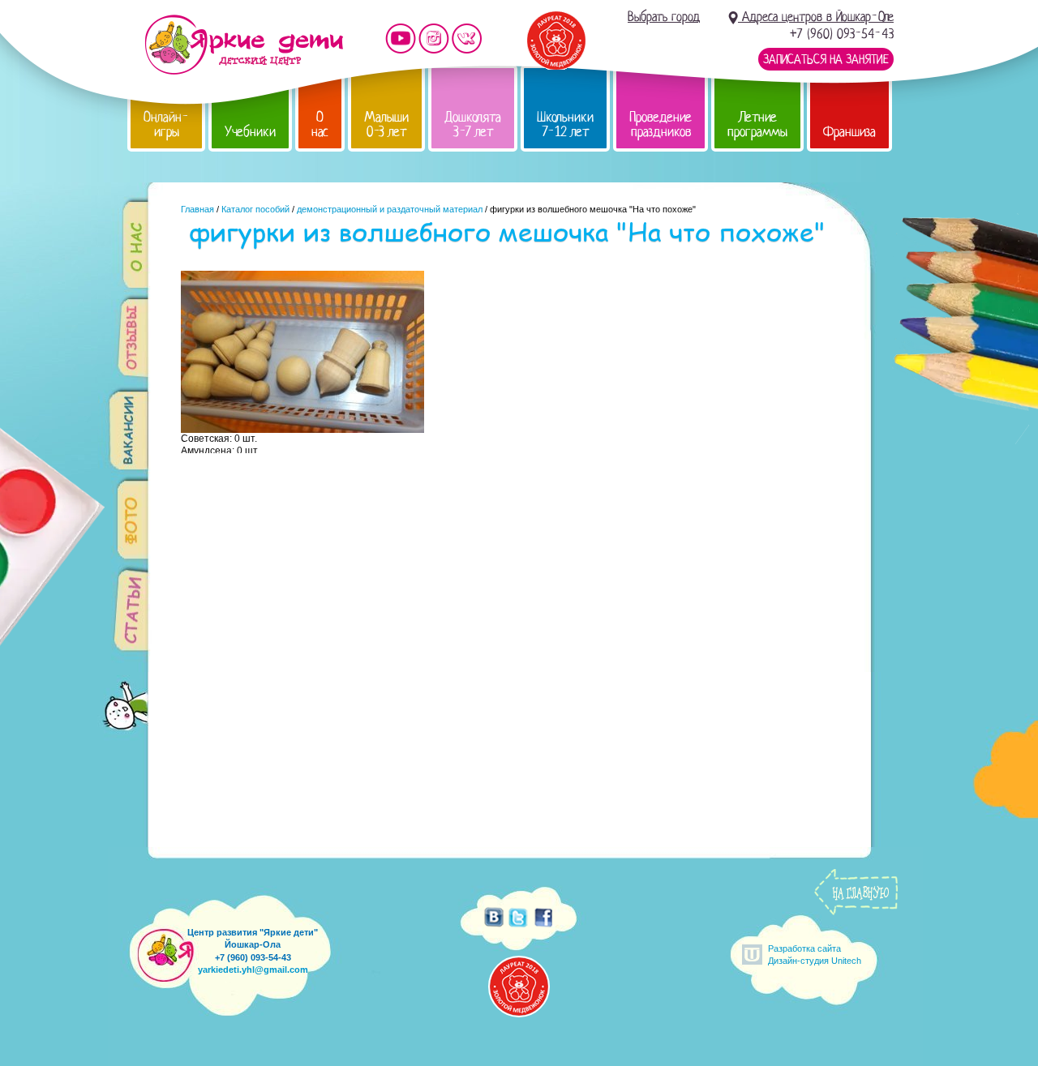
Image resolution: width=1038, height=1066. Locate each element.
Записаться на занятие (826, 59)
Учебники (250, 131)
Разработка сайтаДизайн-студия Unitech (814, 954)
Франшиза (849, 131)
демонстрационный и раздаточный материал (390, 209)
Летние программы (757, 124)
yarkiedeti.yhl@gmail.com (253, 969)
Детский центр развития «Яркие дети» (243, 45)
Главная (197, 209)
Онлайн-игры (166, 124)
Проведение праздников (660, 124)
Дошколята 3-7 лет (472, 124)
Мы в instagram (433, 39)
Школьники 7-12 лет (565, 124)
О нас (319, 124)
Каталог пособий (255, 209)
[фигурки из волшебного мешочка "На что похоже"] (302, 428)
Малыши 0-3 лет (386, 124)
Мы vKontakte (467, 39)
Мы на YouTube (400, 39)
